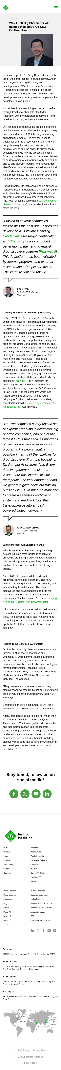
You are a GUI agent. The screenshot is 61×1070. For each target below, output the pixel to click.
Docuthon (7, 920)
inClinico (33, 869)
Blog (5, 903)
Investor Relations (37, 891)
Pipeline (6, 860)
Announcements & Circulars (41, 903)
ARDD (5, 925)
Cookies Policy (21, 1050)
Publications (8, 899)
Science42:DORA (37, 873)
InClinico (20, 380)
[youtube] (36, 793)
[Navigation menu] (56, 7)
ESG (32, 916)
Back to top (29, 1063)
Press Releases (9, 891)
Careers (6, 869)
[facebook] (13, 793)
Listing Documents (37, 899)
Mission (6, 852)
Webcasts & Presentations (41, 908)
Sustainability (8, 865)
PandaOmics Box (37, 856)
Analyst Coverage (37, 912)
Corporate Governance (39, 895)
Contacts (6, 873)
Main (5, 848)
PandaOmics (12, 236)
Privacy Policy (40, 1050)
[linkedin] (47, 793)
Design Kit (7, 916)
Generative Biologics (38, 860)
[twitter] (25, 793)
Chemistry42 (18, 241)
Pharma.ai (34, 848)
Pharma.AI (48, 251)
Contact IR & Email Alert (40, 920)
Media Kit (7, 912)
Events (6, 908)
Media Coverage (9, 895)
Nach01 (33, 881)
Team (5, 856)
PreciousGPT (35, 877)
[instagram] (49, 932)
